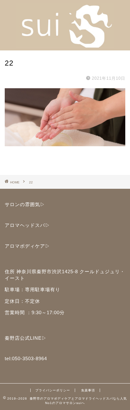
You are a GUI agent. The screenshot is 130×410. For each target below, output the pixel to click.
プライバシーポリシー (52, 390)
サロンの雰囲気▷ (25, 204)
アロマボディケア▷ (27, 246)
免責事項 (88, 390)
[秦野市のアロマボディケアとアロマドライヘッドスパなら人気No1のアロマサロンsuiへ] (65, 45)
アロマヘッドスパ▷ (27, 225)
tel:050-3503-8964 (26, 358)
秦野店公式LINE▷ (26, 338)
